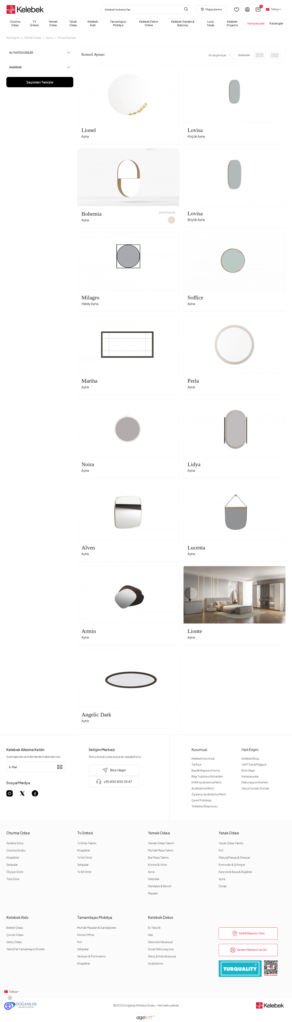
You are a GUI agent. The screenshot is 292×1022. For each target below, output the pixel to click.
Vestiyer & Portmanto (91, 956)
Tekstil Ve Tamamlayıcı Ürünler (25, 949)
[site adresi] (26, 9)
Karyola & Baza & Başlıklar (235, 872)
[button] (258, 9)
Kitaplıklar (12, 857)
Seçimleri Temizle (39, 82)
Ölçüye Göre (14, 872)
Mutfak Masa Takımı (160, 850)
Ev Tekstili (154, 927)
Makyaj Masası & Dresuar (234, 857)
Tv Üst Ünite (84, 857)
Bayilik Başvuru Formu (205, 770)
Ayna (151, 872)
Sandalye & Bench (159, 886)
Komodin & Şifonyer (232, 864)
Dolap (223, 886)
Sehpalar (12, 864)
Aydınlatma (155, 963)
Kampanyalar (250, 776)
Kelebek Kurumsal (203, 758)
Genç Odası (14, 942)
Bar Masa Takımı (158, 857)
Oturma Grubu (15, 850)
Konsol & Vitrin (157, 864)
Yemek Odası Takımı (161, 843)
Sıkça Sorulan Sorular (255, 788)
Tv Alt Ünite (84, 872)
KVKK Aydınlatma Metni (206, 782)
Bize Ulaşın (248, 770)
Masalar (153, 893)
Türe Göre (12, 879)
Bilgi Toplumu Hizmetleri (207, 776)
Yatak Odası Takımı (231, 843)
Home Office (85, 935)
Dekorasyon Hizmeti (255, 782)
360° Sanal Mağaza (254, 764)
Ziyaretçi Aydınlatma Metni (208, 794)
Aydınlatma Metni (202, 788)
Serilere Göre (14, 843)
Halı (150, 935)
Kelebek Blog (250, 758)
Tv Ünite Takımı (86, 843)
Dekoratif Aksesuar (160, 942)
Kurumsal (199, 749)
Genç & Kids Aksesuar (162, 956)
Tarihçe (196, 764)
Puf (221, 850)
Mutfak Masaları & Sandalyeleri (96, 927)
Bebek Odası (14, 927)
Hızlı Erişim (250, 749)
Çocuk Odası (14, 935)
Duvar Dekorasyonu (161, 949)
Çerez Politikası (201, 800)
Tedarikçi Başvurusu (204, 806)
